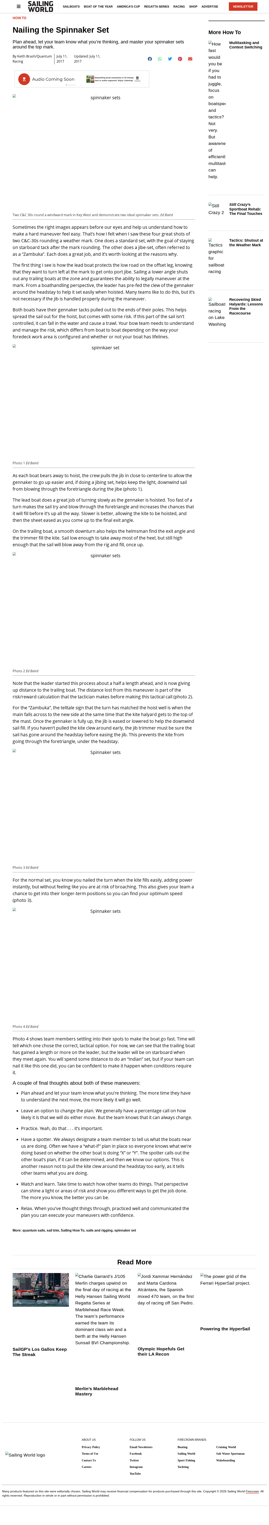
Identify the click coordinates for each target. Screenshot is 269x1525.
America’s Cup (128, 6)
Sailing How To (72, 1230)
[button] (149, 59)
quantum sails (33, 1230)
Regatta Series (156, 6)
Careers (86, 1467)
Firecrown (252, 1491)
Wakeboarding (225, 1460)
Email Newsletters (141, 1447)
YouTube (135, 1473)
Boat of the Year (98, 6)
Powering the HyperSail (225, 1328)
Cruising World (226, 1447)
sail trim (53, 1230)
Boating (182, 1447)
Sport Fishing (186, 1460)
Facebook (136, 1453)
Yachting (183, 1467)
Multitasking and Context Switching (245, 45)
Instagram (136, 1467)
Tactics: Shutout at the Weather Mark (246, 242)
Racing (179, 6)
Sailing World (186, 1453)
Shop (193, 6)
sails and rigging (99, 1230)
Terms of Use (90, 1453)
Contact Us (89, 1460)
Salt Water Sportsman (230, 1453)
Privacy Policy (91, 1447)
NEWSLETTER (243, 6)
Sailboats (71, 6)
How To (19, 18)
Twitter (134, 1460)
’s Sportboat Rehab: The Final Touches (245, 209)
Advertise (210, 6)
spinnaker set (125, 1230)
